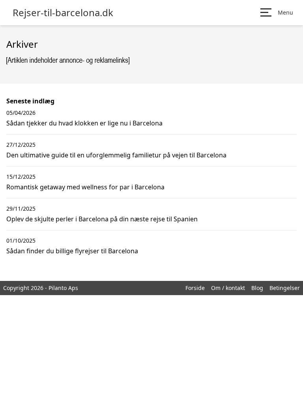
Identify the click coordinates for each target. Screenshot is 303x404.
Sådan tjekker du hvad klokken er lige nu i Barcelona (84, 123)
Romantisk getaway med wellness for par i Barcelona (85, 187)
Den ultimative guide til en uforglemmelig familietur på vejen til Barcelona (116, 155)
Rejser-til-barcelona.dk (63, 12)
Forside (195, 288)
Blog (257, 288)
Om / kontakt (228, 288)
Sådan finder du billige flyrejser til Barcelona (72, 251)
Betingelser (284, 288)
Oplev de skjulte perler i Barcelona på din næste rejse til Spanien (102, 219)
